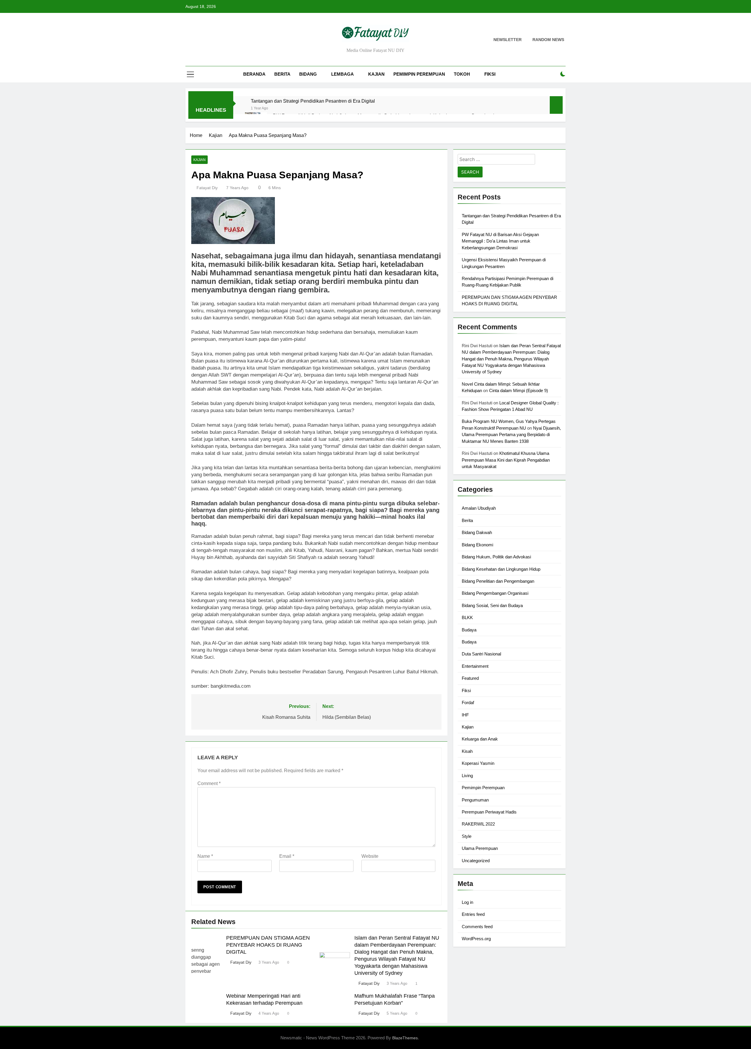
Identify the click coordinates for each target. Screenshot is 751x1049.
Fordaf (468, 702)
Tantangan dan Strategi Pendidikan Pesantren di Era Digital (313, 101)
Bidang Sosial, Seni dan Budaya (492, 605)
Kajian (376, 74)
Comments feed (477, 926)
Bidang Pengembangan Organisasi (495, 593)
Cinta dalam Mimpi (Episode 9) (518, 390)
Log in (467, 902)
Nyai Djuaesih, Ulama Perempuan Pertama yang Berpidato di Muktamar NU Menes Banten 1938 (511, 435)
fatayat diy (207, 187)
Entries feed (473, 914)
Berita (282, 74)
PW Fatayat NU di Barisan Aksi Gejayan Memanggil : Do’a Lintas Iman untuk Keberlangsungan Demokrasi (500, 241)
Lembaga (342, 74)
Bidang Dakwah (477, 532)
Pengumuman (475, 799)
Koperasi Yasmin (478, 763)
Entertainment (475, 666)
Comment (209, 783)
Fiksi (489, 74)
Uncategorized (476, 860)
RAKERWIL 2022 (478, 823)
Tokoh (462, 74)
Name (205, 856)
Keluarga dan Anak (480, 738)
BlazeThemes (405, 1038)
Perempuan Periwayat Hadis (489, 811)
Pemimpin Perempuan (419, 74)
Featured (470, 678)
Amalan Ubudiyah (479, 508)
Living (467, 775)
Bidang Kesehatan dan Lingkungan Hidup (501, 569)
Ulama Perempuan (480, 848)
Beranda (254, 74)
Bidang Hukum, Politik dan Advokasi (496, 556)
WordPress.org (476, 938)
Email (286, 856)
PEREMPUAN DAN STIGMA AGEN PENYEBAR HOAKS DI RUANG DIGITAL (268, 945)
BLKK (467, 617)
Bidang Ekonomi (477, 544)
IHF (465, 714)
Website (369, 856)
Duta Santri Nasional (481, 653)
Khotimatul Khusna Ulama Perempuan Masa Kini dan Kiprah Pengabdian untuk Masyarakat (506, 460)
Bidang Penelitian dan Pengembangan (498, 581)
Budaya (469, 629)
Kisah (467, 751)
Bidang (308, 74)
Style (466, 836)
